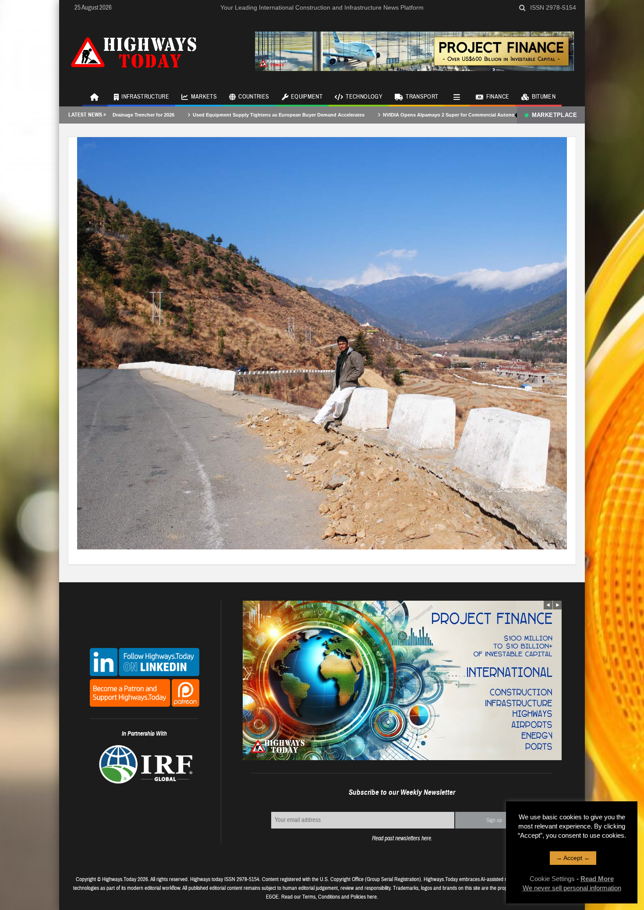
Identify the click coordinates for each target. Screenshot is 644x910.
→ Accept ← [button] (573, 857)
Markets (204, 97)
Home (95, 96)
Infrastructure (145, 97)
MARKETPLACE (554, 115)
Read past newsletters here (401, 838)
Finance (497, 97)
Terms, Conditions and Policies (334, 896)
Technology (364, 97)
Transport (422, 97)
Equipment (306, 97)
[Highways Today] (133, 51)
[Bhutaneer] (322, 342)
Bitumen (544, 97)
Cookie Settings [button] (552, 878)
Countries (253, 97)
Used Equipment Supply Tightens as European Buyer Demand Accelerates (229, 114)
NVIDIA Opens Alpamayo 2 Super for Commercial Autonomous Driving (414, 114)
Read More (597, 878)
